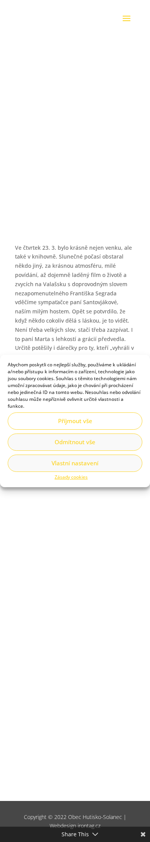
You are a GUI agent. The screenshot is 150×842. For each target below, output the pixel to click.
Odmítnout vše (75, 442)
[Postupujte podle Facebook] (39, 619)
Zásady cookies (71, 477)
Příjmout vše (75, 421)
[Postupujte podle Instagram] (54, 619)
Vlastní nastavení (75, 463)
